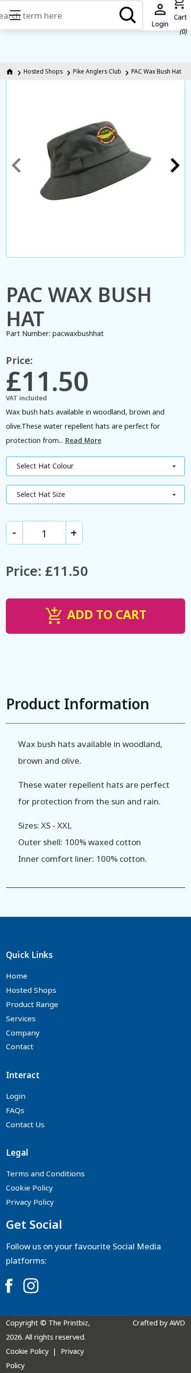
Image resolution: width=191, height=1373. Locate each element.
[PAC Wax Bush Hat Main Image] (95, 165)
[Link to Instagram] (31, 1285)
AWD (177, 1322)
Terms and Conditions (45, 1173)
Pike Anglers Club (97, 71)
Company (23, 1032)
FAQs (15, 1110)
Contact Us (25, 1124)
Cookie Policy (29, 1187)
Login (15, 1096)
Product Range (32, 1004)
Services (21, 1018)
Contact (19, 1046)
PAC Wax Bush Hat (156, 71)
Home (16, 976)
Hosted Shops (43, 71)
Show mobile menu (15, 15)
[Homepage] (10, 71)
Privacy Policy (30, 1202)
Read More (83, 440)
